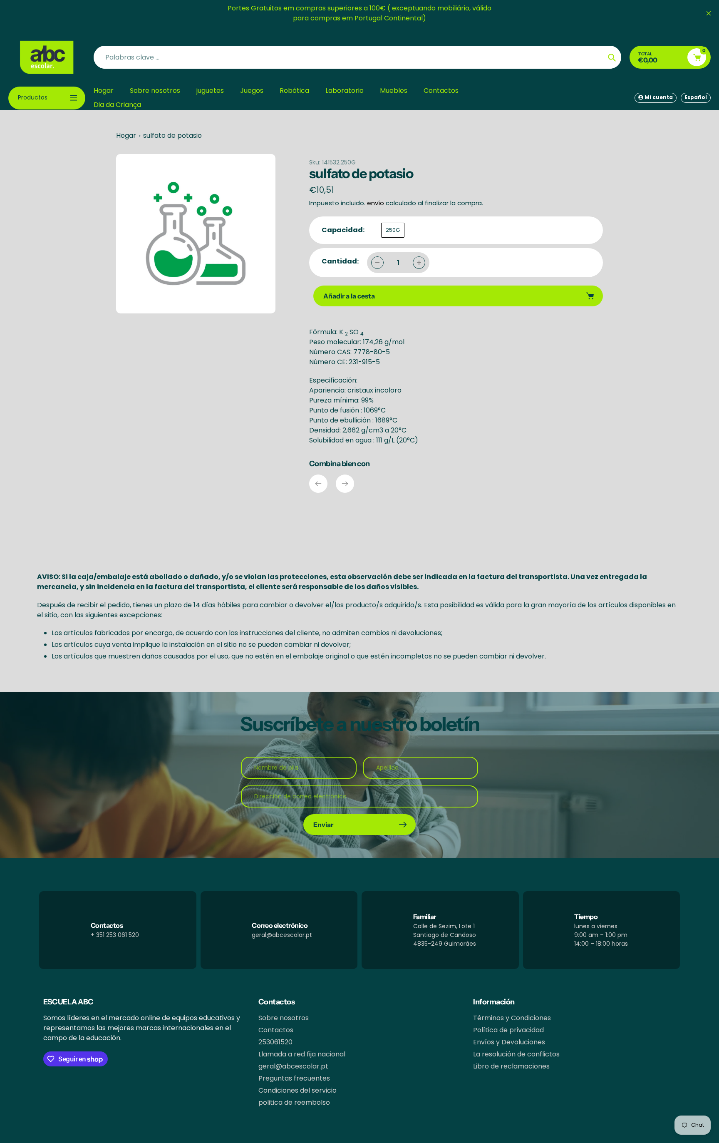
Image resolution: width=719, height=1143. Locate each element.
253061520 (275, 1042)
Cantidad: (340, 261)
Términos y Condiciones (512, 1018)
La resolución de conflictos (516, 1054)
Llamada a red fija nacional (301, 1054)
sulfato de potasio (172, 135)
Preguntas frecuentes (294, 1078)
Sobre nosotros (283, 1018)
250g (393, 230)
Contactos (275, 1030)
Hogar (126, 135)
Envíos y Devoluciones (509, 1042)
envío (376, 203)
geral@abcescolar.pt (293, 1066)
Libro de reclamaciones (511, 1066)
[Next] (345, 484)
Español (695, 97)
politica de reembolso (294, 1102)
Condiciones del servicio (297, 1090)
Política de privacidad (508, 1030)
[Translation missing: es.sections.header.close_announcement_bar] (708, 13)
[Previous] (318, 484)
